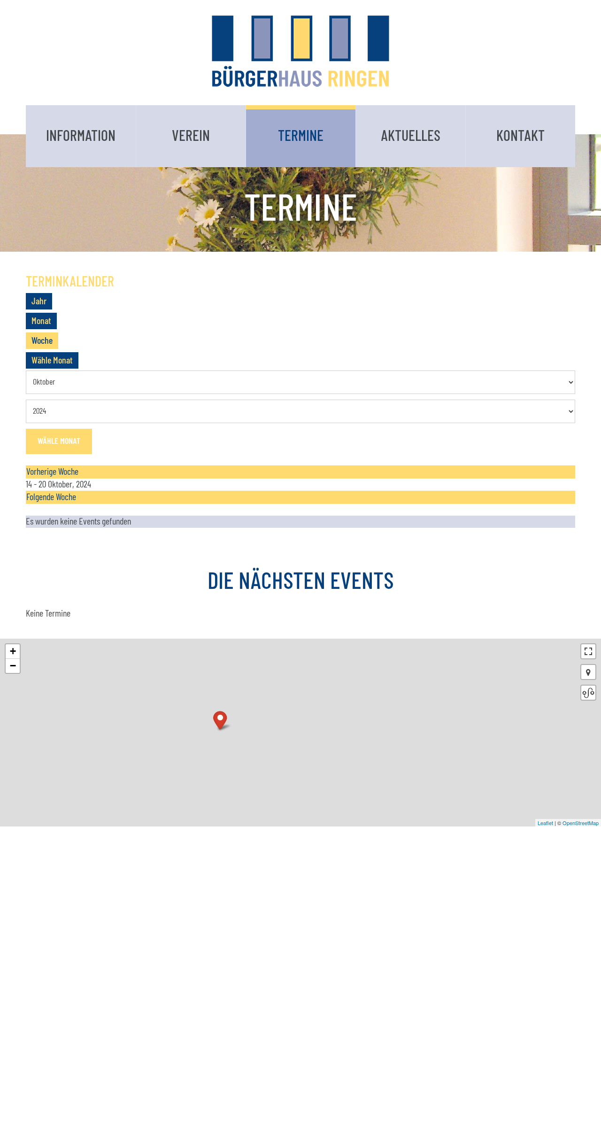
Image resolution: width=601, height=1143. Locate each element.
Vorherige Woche (52, 472)
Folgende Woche (51, 497)
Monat (41, 321)
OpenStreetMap (580, 822)
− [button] (13, 666)
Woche (42, 341)
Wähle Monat (52, 360)
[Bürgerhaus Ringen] (300, 51)
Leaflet (545, 822)
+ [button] (13, 651)
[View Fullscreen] (588, 651)
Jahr (38, 301)
